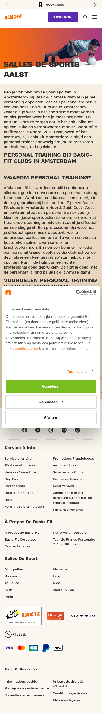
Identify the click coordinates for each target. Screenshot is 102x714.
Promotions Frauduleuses (73, 458)
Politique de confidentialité (27, 688)
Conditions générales (70, 693)
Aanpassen (48, 402)
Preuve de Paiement (69, 479)
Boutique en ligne (19, 493)
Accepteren (51, 386)
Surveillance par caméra (24, 695)
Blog (8, 499)
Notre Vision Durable (69, 532)
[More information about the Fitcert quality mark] (55, 616)
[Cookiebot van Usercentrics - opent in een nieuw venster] (76, 292)
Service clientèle (18, 458)
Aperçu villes (63, 590)
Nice (56, 583)
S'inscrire (63, 17)
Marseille (60, 569)
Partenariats (15, 486)
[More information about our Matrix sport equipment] (83, 616)
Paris (9, 597)
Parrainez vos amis (68, 509)
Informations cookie (21, 681)
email (64, 430)
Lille (56, 576)
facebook (24, 430)
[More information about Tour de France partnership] (23, 616)
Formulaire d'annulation (24, 506)
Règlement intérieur (21, 465)
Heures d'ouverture (20, 472)
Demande (85, 17)
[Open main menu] (94, 17)
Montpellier (14, 569)
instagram (51, 430)
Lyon (8, 590)
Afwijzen (51, 417)
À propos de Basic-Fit (22, 532)
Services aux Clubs (68, 472)
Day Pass (12, 479)
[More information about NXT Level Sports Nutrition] (15, 634)
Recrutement (63, 486)
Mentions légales (66, 700)
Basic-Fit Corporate (20, 539)
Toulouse (12, 583)
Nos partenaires (17, 546)
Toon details (77, 371)
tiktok (77, 430)
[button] (6, 4)
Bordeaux (12, 576)
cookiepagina (26, 348)
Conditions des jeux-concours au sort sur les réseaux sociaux (72, 498)
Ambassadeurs (65, 465)
